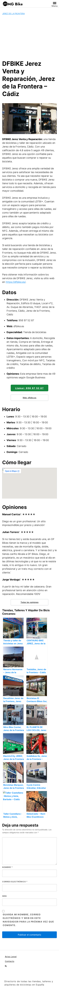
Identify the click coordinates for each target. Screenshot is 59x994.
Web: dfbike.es (29, 397)
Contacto (9, 961)
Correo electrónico (14, 881)
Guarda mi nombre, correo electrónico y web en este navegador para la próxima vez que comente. (28, 920)
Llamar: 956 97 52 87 (29, 388)
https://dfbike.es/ (16, 282)
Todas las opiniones (30, 602)
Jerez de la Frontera (13, 13)
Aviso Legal (11, 956)
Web (4, 896)
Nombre (7, 867)
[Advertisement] (29, 37)
